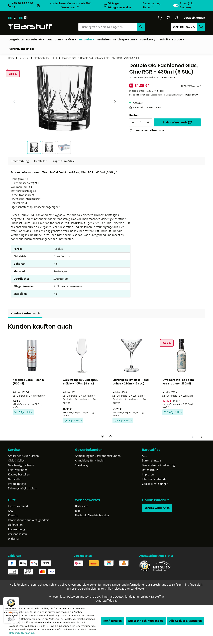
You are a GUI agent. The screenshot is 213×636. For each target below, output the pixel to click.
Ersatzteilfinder (17, 470)
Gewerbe (151, 5)
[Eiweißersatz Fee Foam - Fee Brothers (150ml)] (181, 355)
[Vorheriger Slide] (14, 101)
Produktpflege (17, 484)
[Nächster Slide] (114, 101)
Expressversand (18, 506)
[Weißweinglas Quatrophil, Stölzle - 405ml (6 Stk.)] (82, 355)
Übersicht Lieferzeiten (91, 588)
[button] (34, 147)
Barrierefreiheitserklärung (158, 465)
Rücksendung (16, 529)
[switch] (176, 5)
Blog (78, 511)
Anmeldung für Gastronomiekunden (98, 456)
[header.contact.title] (159, 18)
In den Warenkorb (175, 122)
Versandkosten (158, 94)
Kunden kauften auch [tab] (25, 313)
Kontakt (13, 515)
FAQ (10, 511)
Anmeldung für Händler (90, 460)
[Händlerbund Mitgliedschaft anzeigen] (162, 565)
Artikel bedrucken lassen (23, 456)
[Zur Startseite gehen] (30, 26)
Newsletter (15, 479)
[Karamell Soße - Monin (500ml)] (32, 355)
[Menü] (17, 599)
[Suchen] (141, 27)
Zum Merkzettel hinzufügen (149, 130)
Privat (187, 5)
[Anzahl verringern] (133, 122)
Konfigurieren (112, 621)
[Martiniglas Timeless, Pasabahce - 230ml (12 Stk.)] (131, 355)
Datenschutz (150, 470)
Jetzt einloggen (194, 18)
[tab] (19, 161)
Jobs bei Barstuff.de (154, 479)
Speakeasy (81, 465)
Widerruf (13, 539)
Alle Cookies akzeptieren (185, 621)
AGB (144, 456)
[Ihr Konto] (177, 18)
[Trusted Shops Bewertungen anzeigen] (144, 565)
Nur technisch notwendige (145, 621)
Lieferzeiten (15, 525)
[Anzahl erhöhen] (148, 122)
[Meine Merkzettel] (168, 18)
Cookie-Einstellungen (155, 484)
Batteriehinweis (151, 460)
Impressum (149, 474)
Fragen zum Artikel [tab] (63, 161)
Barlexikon (81, 506)
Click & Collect (16, 460)
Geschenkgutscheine (21, 465)
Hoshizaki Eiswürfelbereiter (92, 515)
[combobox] (107, 27)
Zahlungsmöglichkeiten (22, 488)
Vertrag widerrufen (157, 508)
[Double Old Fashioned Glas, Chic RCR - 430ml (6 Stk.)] (64, 98)
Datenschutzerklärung (21, 633)
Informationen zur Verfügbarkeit (28, 520)
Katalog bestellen (19, 474)
